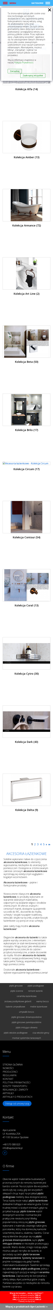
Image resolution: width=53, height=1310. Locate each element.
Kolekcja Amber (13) (26, 157)
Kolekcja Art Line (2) (26, 293)
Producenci (10, 1071)
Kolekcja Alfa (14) (26, 89)
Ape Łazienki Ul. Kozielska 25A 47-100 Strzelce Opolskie (16, 1133)
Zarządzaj (14, 71)
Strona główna (13, 1064)
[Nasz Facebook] (5, 1153)
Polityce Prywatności (23, 62)
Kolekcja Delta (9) (26, 810)
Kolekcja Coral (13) (27, 605)
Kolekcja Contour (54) (26, 537)
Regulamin (9, 1075)
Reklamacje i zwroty (15, 1089)
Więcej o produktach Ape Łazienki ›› (26, 1306)
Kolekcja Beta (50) (26, 362)
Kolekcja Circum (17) (26, 469)
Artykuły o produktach (17, 1096)
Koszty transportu (15, 1086)
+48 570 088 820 (11, 1144)
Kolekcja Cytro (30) (26, 673)
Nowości (8, 1068)
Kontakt (8, 1079)
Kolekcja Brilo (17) (26, 430)
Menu (13, 2)
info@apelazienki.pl (13, 1148)
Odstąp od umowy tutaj (17, 1103)
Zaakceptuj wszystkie (33, 75)
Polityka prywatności (16, 1082)
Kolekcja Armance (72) (26, 225)
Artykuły (8, 1093)
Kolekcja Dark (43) (26, 742)
